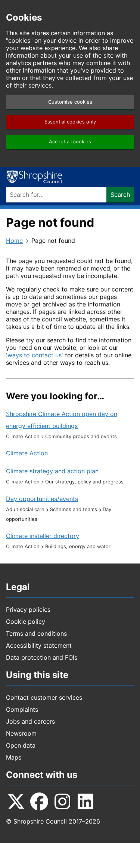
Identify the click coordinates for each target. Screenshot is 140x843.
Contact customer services (44, 697)
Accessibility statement (39, 645)
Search (120, 194)
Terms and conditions (36, 633)
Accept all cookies (70, 141)
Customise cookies (70, 102)
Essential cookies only (70, 122)
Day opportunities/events (42, 499)
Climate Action (27, 453)
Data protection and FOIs (41, 657)
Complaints (22, 709)
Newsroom (21, 733)
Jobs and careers (30, 721)
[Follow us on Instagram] (62, 801)
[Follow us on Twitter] (16, 801)
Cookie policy (25, 621)
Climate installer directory (42, 536)
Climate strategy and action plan (52, 471)
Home (14, 240)
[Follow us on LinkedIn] (85, 801)
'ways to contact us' (34, 355)
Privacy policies (28, 609)
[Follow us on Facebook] (39, 801)
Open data (20, 745)
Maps (13, 757)
